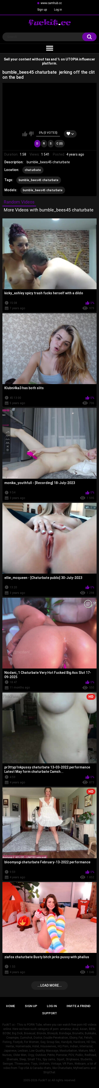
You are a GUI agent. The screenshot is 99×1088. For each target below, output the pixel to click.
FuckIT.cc (44, 1080)
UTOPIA (72, 59)
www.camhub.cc (51, 3)
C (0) (59, 143)
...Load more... (49, 985)
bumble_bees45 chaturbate (39, 180)
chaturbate (33, 170)
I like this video (24, 133)
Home (10, 1006)
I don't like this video (31, 133)
